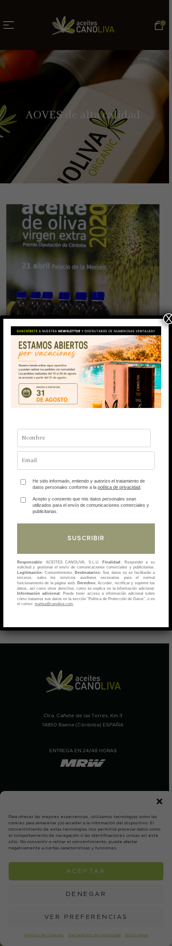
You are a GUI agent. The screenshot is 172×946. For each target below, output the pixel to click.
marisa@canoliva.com (54, 604)
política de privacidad (119, 487)
